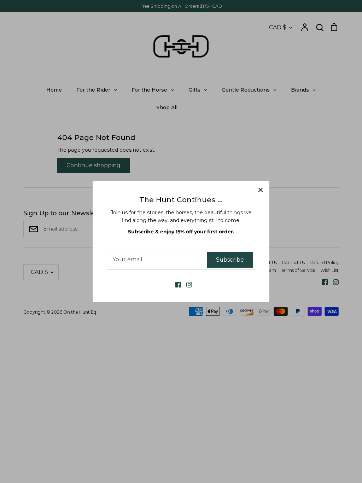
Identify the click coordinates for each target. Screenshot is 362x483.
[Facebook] (175, 284)
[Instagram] (186, 284)
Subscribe (230, 259)
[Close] (260, 189)
